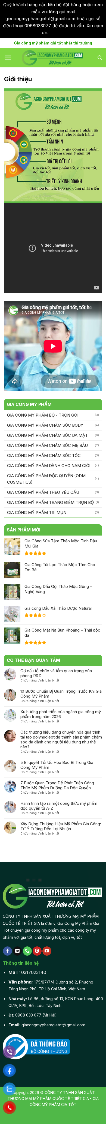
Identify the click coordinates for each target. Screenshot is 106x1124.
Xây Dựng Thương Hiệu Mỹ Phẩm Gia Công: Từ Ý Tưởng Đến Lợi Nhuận (60, 826)
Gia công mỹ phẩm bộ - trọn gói (42, 415)
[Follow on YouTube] (46, 951)
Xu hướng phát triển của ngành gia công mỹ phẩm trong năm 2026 (60, 714)
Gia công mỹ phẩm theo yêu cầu (43, 492)
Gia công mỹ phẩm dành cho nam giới (48, 465)
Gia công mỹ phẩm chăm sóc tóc (44, 455)
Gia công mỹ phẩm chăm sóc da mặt (47, 435)
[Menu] (8, 57)
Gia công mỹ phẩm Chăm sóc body (45, 425)
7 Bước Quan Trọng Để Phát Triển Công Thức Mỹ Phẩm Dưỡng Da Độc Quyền (57, 785)
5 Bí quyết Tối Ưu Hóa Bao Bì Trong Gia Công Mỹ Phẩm (56, 765)
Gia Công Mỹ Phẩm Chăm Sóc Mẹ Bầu (47, 445)
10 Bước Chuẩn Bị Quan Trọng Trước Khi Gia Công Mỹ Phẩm (61, 694)
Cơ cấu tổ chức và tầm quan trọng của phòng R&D (56, 673)
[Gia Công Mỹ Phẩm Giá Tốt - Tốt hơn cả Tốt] (53, 58)
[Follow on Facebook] (7, 951)
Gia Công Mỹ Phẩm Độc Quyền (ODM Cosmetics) (46, 479)
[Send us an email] (17, 951)
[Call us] (27, 951)
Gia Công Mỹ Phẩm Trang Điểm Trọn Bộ (50, 502)
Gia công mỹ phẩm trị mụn (36, 512)
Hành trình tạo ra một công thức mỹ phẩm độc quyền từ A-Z (58, 806)
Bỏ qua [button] (57, 32)
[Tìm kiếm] (100, 57)
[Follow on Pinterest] (37, 951)
